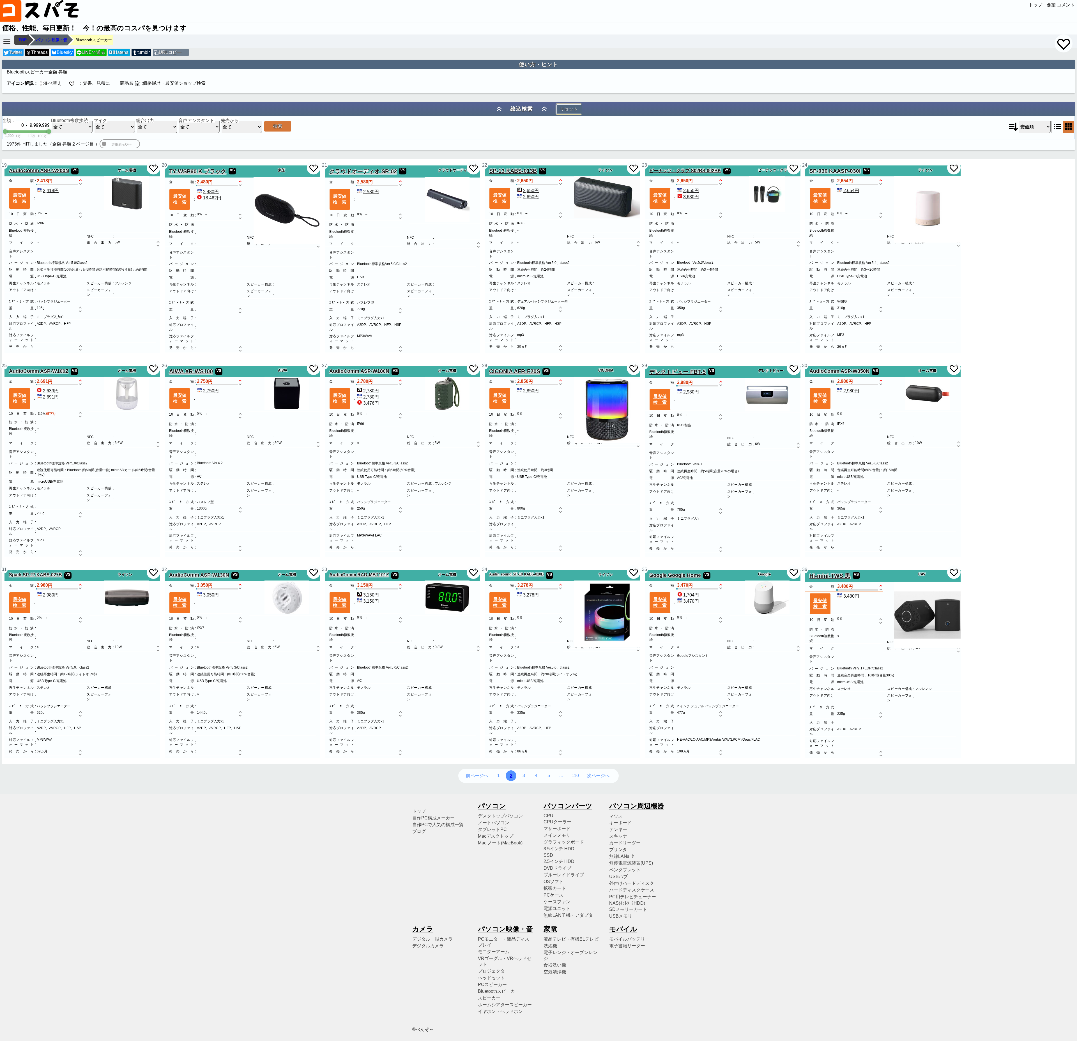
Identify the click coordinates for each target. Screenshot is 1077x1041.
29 (644, 365)
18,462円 (212, 197)
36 (804, 569)
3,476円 (371, 403)
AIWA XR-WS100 (191, 371)
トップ (1035, 5)
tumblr (143, 52)
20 (164, 165)
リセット (569, 109)
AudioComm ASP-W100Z (38, 371)
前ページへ (477, 775)
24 (804, 165)
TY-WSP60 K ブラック (197, 171)
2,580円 (371, 191)
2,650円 (531, 190)
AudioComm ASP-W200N (39, 170)
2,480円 (211, 191)
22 (484, 165)
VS (74, 170)
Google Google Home (675, 575)
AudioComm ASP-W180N (359, 371)
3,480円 (851, 596)
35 (644, 569)
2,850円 (531, 390)
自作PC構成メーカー (433, 818)
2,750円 (211, 390)
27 (324, 365)
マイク (100, 120)
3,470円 (691, 601)
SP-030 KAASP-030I (834, 171)
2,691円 (51, 397)
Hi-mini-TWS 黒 (829, 576)
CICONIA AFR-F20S (514, 371)
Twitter (15, 52)
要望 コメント (1061, 5)
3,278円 (531, 595)
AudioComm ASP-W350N (839, 371)
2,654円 (851, 190)
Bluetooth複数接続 (69, 120)
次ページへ (598, 775)
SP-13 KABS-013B (513, 171)
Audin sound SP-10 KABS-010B (516, 574)
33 (324, 569)
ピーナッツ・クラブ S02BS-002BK (685, 170)
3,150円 (371, 595)
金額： (8, 120)
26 (164, 365)
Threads (39, 52)
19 (4, 165)
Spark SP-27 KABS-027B (35, 574)
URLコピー (170, 52)
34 (484, 569)
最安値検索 (19, 198)
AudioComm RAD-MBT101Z (359, 574)
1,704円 (691, 595)
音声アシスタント (196, 120)
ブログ (419, 831)
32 (164, 569)
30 (804, 365)
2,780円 (371, 390)
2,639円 (51, 390)
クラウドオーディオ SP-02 (363, 171)
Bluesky (65, 52)
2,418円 (51, 190)
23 (644, 165)
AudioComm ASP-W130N (199, 575)
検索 (277, 126)
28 (484, 365)
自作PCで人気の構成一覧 (438, 824)
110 (575, 775)
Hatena (118, 52)
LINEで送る (91, 52)
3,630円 (691, 196)
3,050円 (211, 595)
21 (324, 165)
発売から (230, 120)
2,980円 (691, 392)
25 (4, 365)
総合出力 (145, 120)
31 (4, 569)
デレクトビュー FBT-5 (677, 372)
